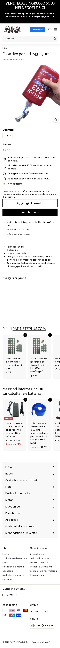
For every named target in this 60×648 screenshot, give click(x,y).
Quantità (8, 130)
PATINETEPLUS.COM (29, 329)
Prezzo (6, 144)
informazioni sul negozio (19, 234)
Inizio (4, 48)
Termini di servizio (39, 562)
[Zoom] (55, 119)
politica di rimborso (40, 558)
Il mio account (37, 575)
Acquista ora (30, 212)
